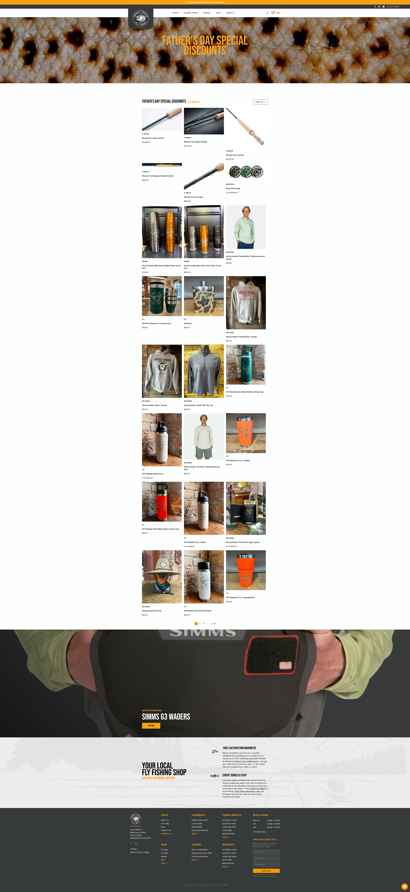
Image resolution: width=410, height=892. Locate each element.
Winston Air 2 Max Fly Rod (153, 138)
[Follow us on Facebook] (375, 7)
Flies (163, 860)
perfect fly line (240, 761)
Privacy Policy (273, 876)
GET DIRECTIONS (259, 832)
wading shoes (252, 761)
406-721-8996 (394, 6)
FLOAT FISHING (197, 824)
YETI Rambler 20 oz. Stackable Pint (240, 597)
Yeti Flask (188, 323)
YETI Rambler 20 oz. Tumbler (238, 460)
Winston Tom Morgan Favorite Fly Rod (157, 176)
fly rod (264, 761)
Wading (164, 856)
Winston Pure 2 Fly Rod (193, 197)
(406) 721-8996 (136, 835)
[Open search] (267, 13)
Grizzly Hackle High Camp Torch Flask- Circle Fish (202, 266)
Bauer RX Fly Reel (233, 188)
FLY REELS (164, 853)
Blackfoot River (229, 824)
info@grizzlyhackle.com (140, 838)
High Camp (144, 261)
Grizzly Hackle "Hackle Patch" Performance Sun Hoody (245, 257)
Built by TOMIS (222, 885)
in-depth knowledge (257, 788)
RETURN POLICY (165, 834)
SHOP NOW (151, 726)
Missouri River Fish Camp (202, 853)
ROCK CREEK (227, 860)
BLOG (163, 827)
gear (258, 791)
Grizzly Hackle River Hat (151, 611)
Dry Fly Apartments (200, 850)
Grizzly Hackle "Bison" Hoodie (154, 405)
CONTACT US (166, 830)
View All (163, 863)
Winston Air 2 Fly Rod (235, 155)
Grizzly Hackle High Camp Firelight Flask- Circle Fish (161, 266)
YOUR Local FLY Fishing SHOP (164, 769)
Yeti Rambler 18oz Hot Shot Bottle (197, 611)
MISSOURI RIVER (228, 863)
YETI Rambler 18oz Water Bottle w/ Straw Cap (160, 529)
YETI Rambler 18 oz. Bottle (194, 542)
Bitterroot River (229, 820)
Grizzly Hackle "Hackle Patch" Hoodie (241, 337)
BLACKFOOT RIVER (229, 853)
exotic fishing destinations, (245, 791)
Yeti (143, 319)
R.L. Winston (145, 134)
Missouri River (228, 834)
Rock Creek (227, 830)
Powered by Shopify (207, 885)
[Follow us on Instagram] (379, 7)
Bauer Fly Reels (230, 184)
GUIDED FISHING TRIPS (200, 820)
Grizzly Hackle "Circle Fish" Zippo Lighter (243, 542)
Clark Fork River (229, 827)
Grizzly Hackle (230, 252)
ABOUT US (165, 820)
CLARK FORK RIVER (229, 856)
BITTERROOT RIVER (229, 850)
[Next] (214, 624)
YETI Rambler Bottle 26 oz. (153, 474)
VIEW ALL (194, 860)
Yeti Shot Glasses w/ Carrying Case (156, 323)
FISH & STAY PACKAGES (200, 830)
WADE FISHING (197, 827)
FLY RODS (164, 850)
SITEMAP (133, 849)
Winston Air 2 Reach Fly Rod (195, 142)
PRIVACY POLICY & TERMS (139, 852)
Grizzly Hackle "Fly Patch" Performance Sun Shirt (202, 468)
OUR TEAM (165, 824)
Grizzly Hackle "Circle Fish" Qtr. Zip (198, 405)
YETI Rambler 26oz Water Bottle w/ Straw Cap (244, 392)
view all (194, 834)
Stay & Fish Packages (200, 856)
